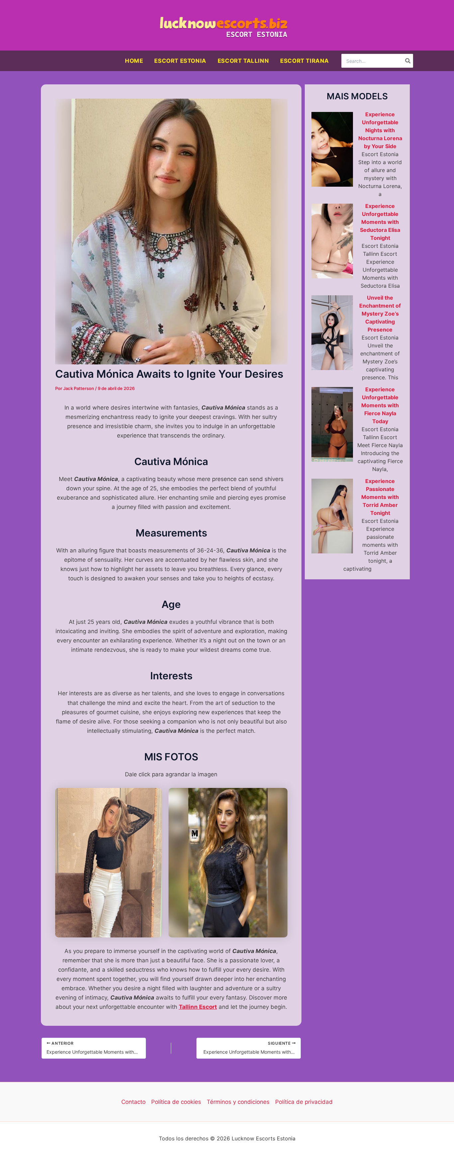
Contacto (133, 1102)
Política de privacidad (304, 1102)
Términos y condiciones (238, 1102)
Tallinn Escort (198, 1007)
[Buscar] (408, 60)
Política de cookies (176, 1102)
